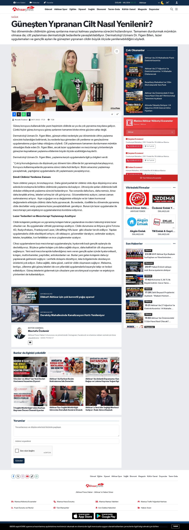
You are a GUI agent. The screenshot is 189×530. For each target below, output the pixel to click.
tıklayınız (163, 527)
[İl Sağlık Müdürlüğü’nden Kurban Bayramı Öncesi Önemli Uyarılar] (30, 396)
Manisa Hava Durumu (65, 502)
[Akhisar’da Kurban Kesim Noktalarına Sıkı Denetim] (66, 367)
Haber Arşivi (146, 508)
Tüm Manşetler (62, 508)
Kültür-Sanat (129, 9)
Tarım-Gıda (114, 9)
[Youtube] (27, 476)
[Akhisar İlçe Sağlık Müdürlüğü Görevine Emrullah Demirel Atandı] (66, 396)
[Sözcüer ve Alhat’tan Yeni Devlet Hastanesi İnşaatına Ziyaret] (30, 367)
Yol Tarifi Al (150, 146)
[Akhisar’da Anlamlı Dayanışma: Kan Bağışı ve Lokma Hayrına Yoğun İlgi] (102, 367)
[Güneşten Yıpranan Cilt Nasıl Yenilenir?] (66, 79)
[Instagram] (23, 476)
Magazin (142, 9)
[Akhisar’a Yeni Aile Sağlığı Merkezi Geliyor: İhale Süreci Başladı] (102, 396)
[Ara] (171, 9)
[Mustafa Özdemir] (19, 333)
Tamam (175, 526)
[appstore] (83, 516)
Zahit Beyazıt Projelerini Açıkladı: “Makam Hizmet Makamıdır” (159, 294)
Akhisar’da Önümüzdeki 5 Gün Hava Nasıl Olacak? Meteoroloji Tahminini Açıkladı (159, 320)
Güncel (48, 9)
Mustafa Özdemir (21, 120)
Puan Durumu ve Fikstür (24, 508)
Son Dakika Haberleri (107, 508)
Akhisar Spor (60, 9)
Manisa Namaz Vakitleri (108, 502)
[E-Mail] (30, 343)
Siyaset (82, 9)
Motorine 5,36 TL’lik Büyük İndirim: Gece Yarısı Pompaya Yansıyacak (157, 282)
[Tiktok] (32, 476)
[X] (18, 476)
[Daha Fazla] (28, 114)
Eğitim (73, 9)
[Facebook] (13, 476)
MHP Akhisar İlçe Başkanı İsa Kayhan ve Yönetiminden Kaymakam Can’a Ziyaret (159, 256)
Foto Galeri (20, 3)
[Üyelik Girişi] (176, 3)
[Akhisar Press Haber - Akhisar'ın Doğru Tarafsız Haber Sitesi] (23, 9)
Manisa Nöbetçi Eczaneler (25, 502)
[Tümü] (174, 188)
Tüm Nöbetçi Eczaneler (151, 178)
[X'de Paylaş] (19, 114)
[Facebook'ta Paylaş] (14, 114)
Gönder (19, 461)
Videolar (35, 3)
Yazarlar (49, 3)
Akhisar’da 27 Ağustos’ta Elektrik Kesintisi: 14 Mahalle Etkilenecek (159, 307)
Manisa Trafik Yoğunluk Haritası (154, 502)
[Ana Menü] (176, 9)
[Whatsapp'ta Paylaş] (23, 114)
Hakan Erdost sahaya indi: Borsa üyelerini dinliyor (157, 268)
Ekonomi (101, 9)
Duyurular (154, 9)
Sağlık (91, 9)
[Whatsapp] (36, 476)
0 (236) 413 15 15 (135, 146)
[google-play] (106, 516)
